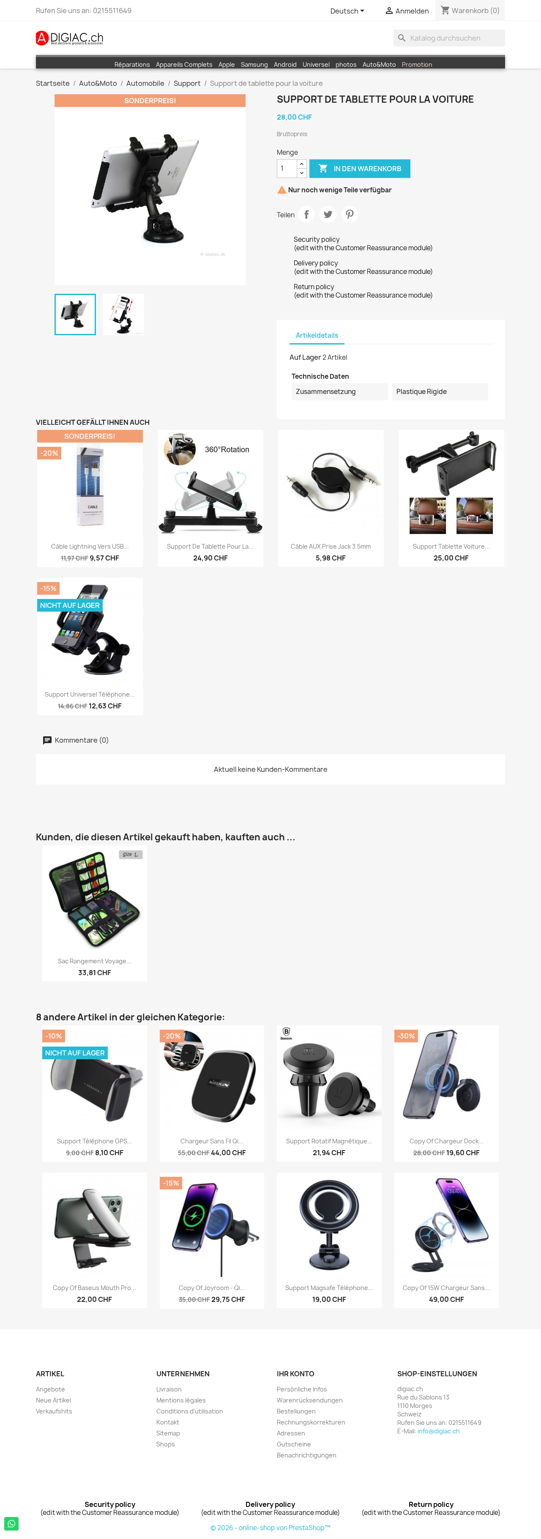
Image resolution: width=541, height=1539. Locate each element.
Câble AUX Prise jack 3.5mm (331, 546)
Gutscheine (294, 1444)
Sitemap (168, 1433)
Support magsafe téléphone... (329, 1288)
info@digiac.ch (439, 1431)
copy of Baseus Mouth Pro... (94, 1288)
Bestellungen (296, 1411)
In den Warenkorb (360, 168)
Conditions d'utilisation (189, 1411)
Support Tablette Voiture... (451, 546)
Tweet (328, 214)
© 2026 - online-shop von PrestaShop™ (270, 1527)
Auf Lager (305, 357)
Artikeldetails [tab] (317, 335)
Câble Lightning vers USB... (90, 546)
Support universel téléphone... (90, 694)
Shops (165, 1444)
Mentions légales (181, 1400)
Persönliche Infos (302, 1389)
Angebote (50, 1389)
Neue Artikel (53, 1400)
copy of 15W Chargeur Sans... (446, 1288)
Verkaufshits (54, 1411)
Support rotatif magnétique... (329, 1141)
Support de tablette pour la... (210, 546)
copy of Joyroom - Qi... (212, 1288)
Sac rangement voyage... (94, 961)
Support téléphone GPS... (94, 1141)
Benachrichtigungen (306, 1455)
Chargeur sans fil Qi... (211, 1141)
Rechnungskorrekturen (311, 1422)
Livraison (169, 1389)
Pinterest (349, 214)
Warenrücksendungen (310, 1400)
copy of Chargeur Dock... (447, 1141)
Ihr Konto (295, 1373)
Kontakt (167, 1422)
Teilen (306, 214)
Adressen (291, 1433)
